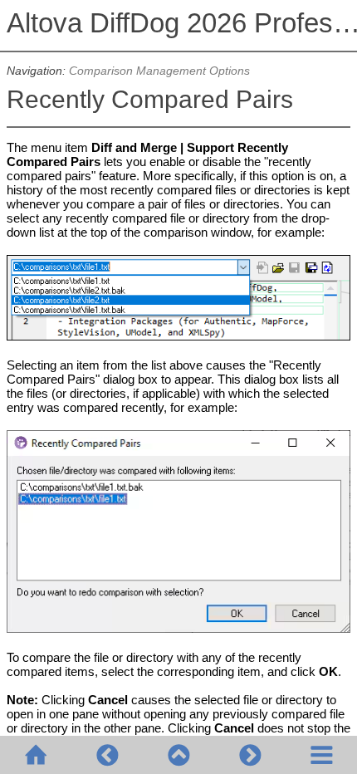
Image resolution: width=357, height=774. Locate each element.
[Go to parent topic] (178, 755)
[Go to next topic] (250, 755)
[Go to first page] (35, 755)
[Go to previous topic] (107, 755)
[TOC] (321, 755)
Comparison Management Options (159, 71)
